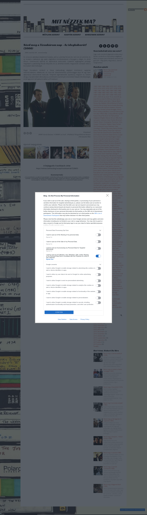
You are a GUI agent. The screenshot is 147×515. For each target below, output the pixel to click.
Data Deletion (62, 319)
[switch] (98, 234)
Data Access (73, 319)
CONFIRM (59, 312)
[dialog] (73, 257)
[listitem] (73, 230)
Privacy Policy (84, 319)
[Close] (108, 196)
